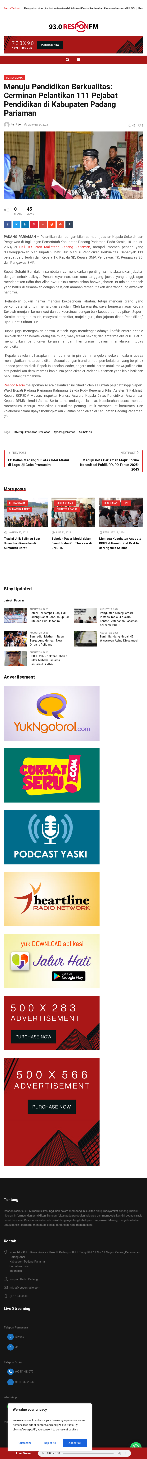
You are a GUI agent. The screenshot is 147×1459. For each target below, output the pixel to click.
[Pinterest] (34, 224)
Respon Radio (14, 385)
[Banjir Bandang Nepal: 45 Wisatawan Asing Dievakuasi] (85, 639)
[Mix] (60, 224)
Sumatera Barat (19, 509)
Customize (25, 1443)
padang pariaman (65, 432)
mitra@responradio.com (25, 1288)
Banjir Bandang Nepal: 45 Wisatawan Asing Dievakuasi (119, 639)
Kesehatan (111, 503)
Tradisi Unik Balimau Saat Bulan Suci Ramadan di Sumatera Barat (22, 543)
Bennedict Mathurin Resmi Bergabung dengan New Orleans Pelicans (47, 641)
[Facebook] (7, 224)
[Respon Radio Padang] (73, 26)
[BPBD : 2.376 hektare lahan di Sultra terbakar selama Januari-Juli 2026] (15, 658)
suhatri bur (86, 432)
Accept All (75, 1443)
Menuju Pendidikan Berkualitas (33, 432)
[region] (50, 1427)
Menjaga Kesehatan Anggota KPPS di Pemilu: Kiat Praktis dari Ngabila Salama (120, 543)
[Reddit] (52, 224)
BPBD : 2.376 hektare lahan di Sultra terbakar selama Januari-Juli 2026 (49, 660)
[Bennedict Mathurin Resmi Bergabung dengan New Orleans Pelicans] (15, 639)
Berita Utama (14, 78)
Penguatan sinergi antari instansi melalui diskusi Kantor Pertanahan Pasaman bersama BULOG (56, 9)
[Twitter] (16, 224)
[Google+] (43, 224)
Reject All (50, 1443)
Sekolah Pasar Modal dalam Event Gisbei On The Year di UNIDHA (71, 543)
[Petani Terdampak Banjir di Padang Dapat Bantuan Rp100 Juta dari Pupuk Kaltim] (15, 615)
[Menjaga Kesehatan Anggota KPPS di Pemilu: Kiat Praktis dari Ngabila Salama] (121, 512)
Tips (125, 503)
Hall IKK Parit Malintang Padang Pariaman (54, 247)
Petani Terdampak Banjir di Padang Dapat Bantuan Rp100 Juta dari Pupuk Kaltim (49, 617)
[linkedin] (25, 224)
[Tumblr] (69, 224)
